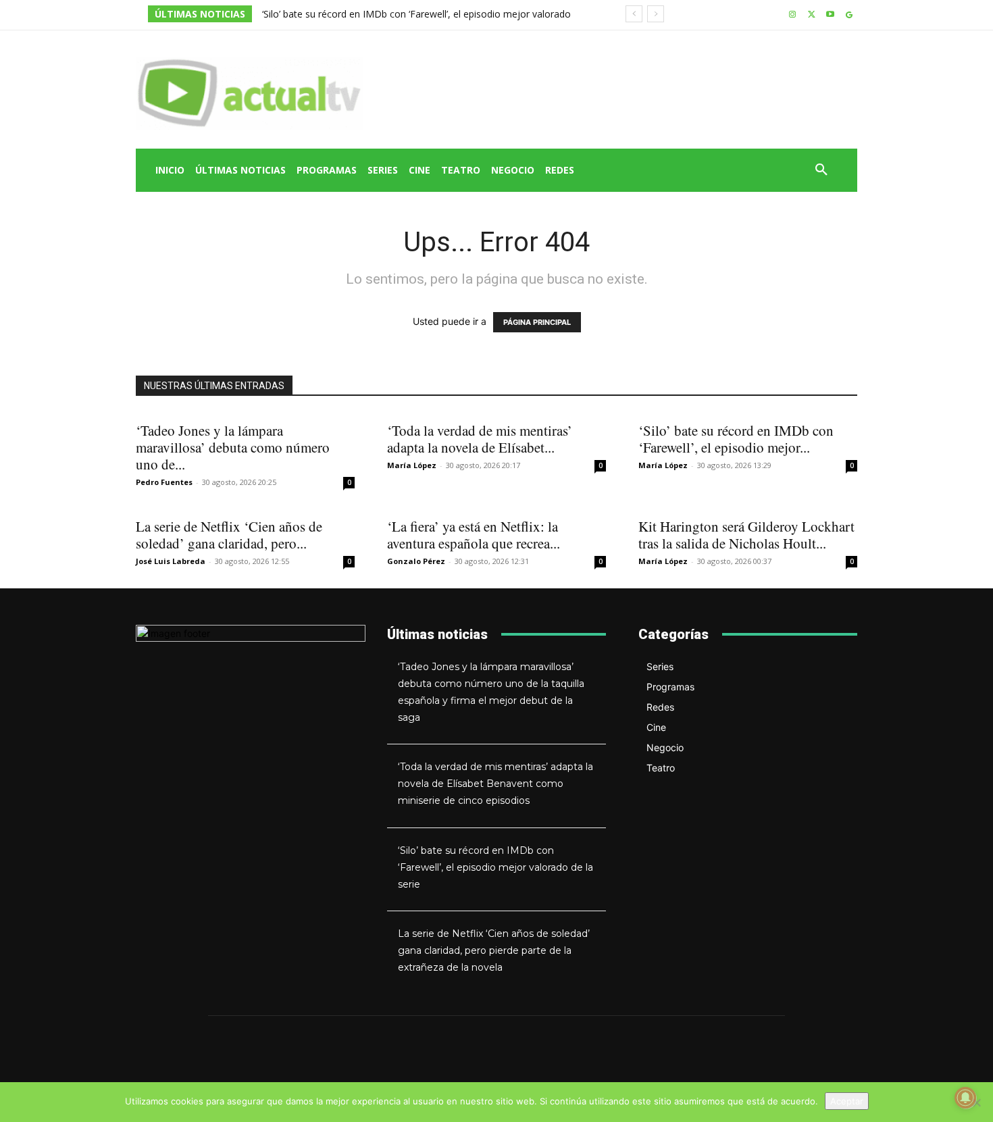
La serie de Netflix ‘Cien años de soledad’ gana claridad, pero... (229, 535)
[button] (821, 170)
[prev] (634, 13)
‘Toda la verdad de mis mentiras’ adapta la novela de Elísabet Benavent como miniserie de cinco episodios (495, 784)
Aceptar (846, 1101)
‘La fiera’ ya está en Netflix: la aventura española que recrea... (473, 535)
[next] (655, 13)
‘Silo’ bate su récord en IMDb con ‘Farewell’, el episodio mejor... (736, 439)
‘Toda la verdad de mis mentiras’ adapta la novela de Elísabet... (479, 439)
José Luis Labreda (170, 561)
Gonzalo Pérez (416, 561)
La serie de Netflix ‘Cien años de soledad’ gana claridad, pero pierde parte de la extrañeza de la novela (494, 950)
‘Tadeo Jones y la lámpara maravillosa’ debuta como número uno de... (233, 447)
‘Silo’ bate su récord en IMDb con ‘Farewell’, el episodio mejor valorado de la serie (495, 867)
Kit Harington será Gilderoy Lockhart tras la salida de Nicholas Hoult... (746, 535)
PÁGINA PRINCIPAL (537, 322)
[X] (811, 15)
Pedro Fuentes (164, 482)
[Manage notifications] (965, 1097)
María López (411, 465)
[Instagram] (792, 15)
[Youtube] (830, 15)
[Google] (849, 15)
